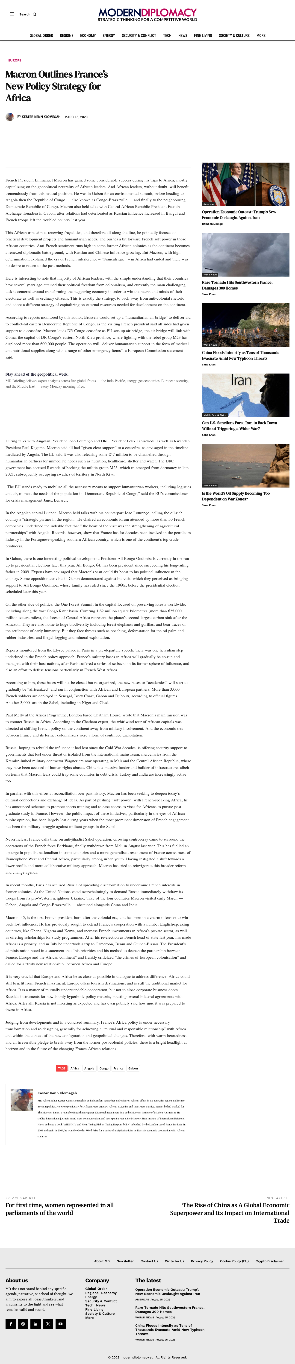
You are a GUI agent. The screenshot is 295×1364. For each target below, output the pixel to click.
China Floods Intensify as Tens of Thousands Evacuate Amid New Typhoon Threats (240, 355)
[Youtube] (61, 1324)
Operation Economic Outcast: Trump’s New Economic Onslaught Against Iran (239, 214)
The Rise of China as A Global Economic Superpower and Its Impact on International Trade (229, 1213)
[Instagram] (23, 1324)
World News (210, 274)
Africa (75, 1068)
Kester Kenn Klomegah (41, 117)
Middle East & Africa (215, 415)
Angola (89, 1068)
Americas (209, 204)
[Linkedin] (42, 130)
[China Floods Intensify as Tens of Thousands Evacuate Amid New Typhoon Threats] (245, 325)
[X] (20, 130)
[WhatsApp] (31, 130)
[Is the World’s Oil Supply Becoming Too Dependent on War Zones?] (245, 465)
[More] (74, 130)
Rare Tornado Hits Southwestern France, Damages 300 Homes (237, 285)
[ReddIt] (52, 130)
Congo (104, 1068)
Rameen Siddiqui (212, 223)
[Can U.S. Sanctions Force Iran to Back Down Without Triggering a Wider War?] (245, 395)
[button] (28, 14)
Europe (14, 60)
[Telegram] (63, 130)
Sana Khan (208, 294)
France (118, 1068)
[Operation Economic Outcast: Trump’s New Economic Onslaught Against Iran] (245, 184)
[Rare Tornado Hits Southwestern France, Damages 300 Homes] (245, 254)
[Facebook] (10, 130)
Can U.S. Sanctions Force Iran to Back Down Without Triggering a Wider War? (239, 425)
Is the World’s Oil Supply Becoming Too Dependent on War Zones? (236, 496)
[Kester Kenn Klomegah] (10, 117)
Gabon (133, 1068)
